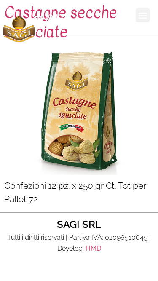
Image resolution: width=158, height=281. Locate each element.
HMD (93, 248)
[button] (143, 15)
